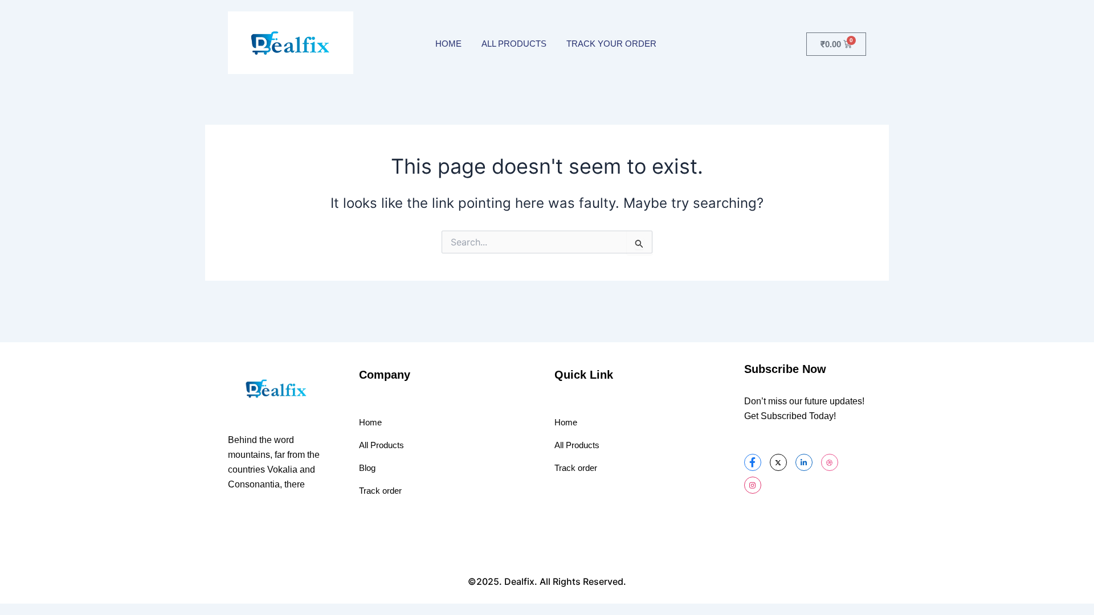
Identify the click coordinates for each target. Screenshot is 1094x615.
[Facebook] (752, 462)
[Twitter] (778, 462)
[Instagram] (752, 485)
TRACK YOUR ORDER (611, 43)
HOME (448, 43)
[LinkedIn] (804, 462)
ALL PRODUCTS (513, 43)
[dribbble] (829, 462)
